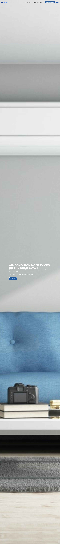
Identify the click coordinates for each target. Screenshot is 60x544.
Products (34, 2)
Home (24, 2)
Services (28, 2)
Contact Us (13, 278)
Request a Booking (50, 2)
